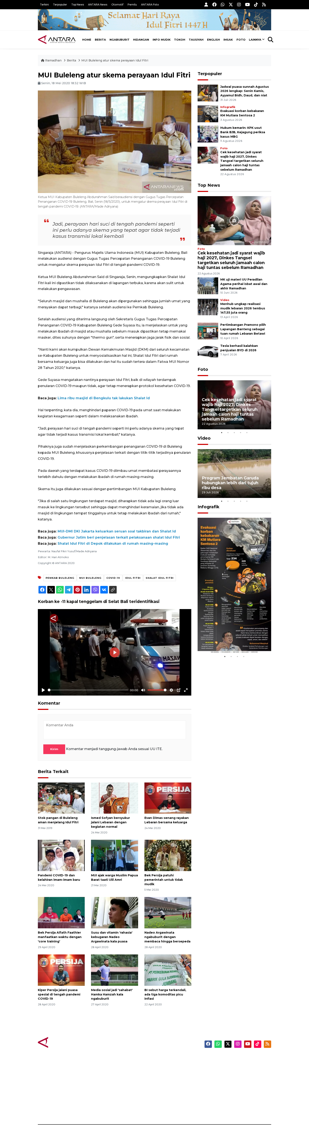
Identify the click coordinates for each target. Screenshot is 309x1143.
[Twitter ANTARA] (231, 5)
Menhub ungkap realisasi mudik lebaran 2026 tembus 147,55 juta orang (242, 308)
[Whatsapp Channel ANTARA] (222, 5)
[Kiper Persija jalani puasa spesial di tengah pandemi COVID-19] (61, 970)
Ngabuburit (119, 39)
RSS (221, 1110)
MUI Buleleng (90, 577)
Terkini (44, 4)
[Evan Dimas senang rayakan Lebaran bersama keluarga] (167, 798)
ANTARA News (97, 4)
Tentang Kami (229, 1095)
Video (224, 300)
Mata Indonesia (170, 1080)
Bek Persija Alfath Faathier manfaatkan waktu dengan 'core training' (60, 937)
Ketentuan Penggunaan (237, 1073)
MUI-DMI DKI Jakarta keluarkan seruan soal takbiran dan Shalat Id (117, 531)
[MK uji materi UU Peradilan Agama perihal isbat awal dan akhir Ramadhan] (208, 285)
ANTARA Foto (150, 4)
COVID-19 (113, 577)
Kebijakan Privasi (231, 1080)
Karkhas (164, 1058)
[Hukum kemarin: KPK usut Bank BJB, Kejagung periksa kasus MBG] (208, 134)
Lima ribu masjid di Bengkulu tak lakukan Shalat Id (104, 398)
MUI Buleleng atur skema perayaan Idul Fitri (114, 60)
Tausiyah (196, 39)
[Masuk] (206, 5)
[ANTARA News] (57, 39)
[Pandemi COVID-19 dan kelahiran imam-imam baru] (61, 855)
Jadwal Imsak (108, 1110)
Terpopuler (60, 4)
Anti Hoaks (166, 1065)
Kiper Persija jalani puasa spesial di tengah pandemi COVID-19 (59, 994)
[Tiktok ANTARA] (256, 5)
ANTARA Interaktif (172, 1073)
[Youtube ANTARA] (247, 5)
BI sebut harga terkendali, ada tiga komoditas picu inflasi (165, 994)
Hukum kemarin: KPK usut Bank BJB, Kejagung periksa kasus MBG (242, 132)
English (213, 39)
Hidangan (141, 39)
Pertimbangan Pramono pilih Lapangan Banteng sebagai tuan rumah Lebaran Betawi (243, 329)
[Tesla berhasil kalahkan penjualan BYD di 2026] (208, 352)
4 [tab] (241, 432)
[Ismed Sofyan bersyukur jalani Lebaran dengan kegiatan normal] (114, 798)
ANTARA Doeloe (171, 1088)
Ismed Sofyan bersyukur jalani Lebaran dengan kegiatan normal (110, 822)
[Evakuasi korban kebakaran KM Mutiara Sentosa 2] (208, 114)
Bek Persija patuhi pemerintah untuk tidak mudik (163, 879)
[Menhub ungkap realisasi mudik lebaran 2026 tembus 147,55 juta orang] (208, 307)
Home (86, 39)
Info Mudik (162, 39)
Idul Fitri (133, 577)
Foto (241, 39)
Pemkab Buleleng (60, 577)
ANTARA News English (235, 1058)
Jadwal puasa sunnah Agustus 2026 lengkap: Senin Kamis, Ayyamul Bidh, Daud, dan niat (244, 91)
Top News (77, 4)
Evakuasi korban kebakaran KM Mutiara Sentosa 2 (231, 640)
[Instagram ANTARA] (239, 5)
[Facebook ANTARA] (214, 5)
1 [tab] (222, 432)
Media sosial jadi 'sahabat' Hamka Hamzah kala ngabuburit (112, 994)
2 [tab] (228, 432)
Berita (100, 39)
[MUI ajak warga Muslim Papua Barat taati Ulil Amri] (114, 855)
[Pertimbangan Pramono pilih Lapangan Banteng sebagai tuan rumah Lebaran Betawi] (208, 331)
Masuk (223, 1065)
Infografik (227, 107)
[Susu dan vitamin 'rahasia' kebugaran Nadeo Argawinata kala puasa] (114, 912)
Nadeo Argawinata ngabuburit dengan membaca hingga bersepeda (167, 937)
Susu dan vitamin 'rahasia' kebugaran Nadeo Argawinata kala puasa (111, 937)
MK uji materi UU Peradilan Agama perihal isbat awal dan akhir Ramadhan (243, 284)
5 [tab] (247, 432)
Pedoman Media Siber (235, 1102)
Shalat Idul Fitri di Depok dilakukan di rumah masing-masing (113, 544)
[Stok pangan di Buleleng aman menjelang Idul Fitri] (61, 798)
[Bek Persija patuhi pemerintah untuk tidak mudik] (167, 855)
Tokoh (179, 39)
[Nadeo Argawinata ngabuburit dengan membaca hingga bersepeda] (167, 912)
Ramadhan (53, 60)
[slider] (88, 690)
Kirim (54, 749)
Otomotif (117, 4)
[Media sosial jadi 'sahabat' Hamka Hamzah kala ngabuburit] (114, 970)
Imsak (228, 39)
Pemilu (132, 4)
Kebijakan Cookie (232, 1088)
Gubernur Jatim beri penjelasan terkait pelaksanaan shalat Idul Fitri (119, 537)
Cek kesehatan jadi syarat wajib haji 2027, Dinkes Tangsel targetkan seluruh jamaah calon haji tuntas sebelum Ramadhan (241, 161)
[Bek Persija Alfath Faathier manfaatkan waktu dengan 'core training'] (61, 912)
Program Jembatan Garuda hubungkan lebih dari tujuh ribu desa (230, 482)
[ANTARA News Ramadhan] (61, 1042)
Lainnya (255, 39)
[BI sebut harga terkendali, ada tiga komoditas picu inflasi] (167, 970)
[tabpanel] (234, 404)
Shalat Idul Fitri (160, 577)
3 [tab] (234, 432)
